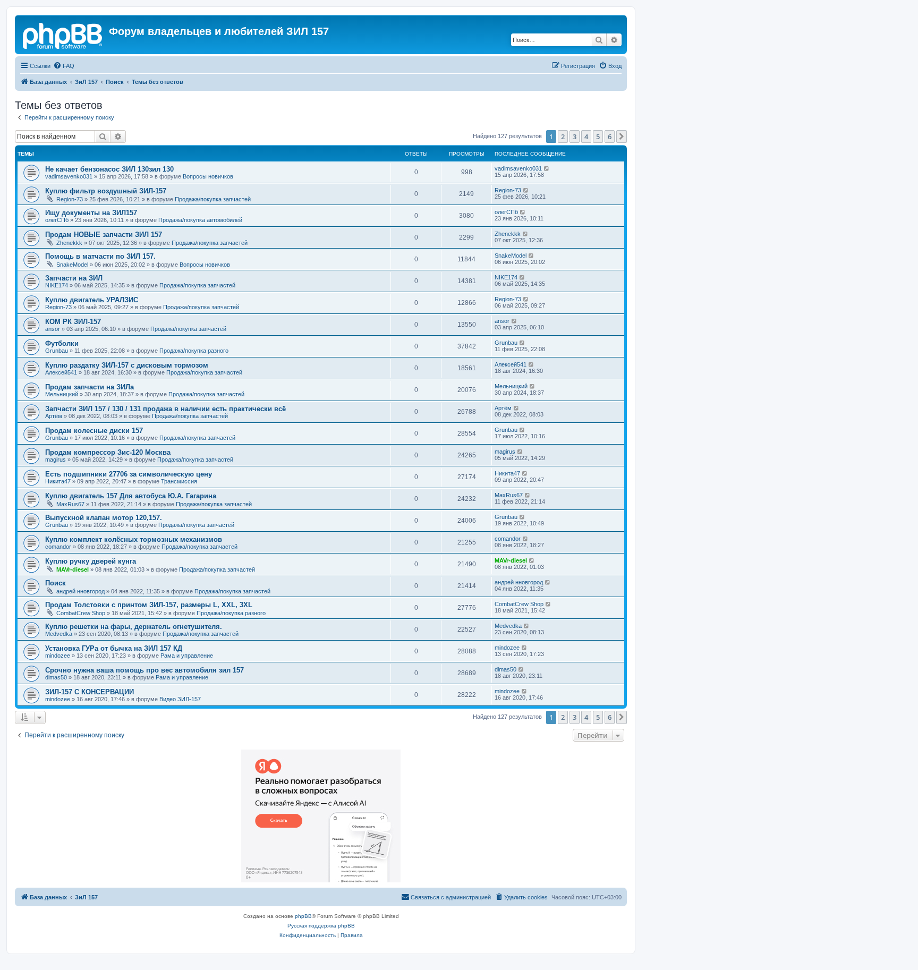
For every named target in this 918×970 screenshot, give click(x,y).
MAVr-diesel (72, 569)
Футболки (62, 343)
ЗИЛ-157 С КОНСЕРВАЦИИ (89, 692)
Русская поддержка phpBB (321, 926)
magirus (55, 459)
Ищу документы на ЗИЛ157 (91, 213)
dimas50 (56, 677)
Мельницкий (61, 394)
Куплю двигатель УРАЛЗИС (91, 300)
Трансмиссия (179, 481)
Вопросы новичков (208, 176)
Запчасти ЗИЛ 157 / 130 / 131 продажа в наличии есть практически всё (165, 409)
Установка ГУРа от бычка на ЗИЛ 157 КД (113, 648)
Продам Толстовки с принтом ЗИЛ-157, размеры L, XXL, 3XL (148, 605)
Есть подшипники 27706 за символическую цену (128, 474)
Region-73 (69, 199)
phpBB (303, 916)
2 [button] (563, 136)
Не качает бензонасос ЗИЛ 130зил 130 (109, 169)
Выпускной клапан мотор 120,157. (103, 518)
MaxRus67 (70, 504)
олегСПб (57, 220)
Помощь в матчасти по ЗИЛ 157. (100, 256)
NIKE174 (56, 285)
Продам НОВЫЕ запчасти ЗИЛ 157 (103, 235)
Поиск (55, 583)
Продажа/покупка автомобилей (200, 220)
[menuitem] (63, 65)
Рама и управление (186, 655)
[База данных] (63, 35)
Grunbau (56, 350)
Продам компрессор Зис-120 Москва (108, 452)
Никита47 (58, 481)
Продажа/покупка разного (193, 350)
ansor (52, 329)
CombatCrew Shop (80, 613)
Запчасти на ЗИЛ (74, 278)
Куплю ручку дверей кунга (90, 561)
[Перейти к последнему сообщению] (546, 168)
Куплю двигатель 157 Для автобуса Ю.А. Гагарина (130, 496)
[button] (621, 136)
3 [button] (574, 136)
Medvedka (58, 634)
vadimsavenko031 (68, 176)
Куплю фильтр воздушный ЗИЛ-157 (105, 191)
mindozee (57, 655)
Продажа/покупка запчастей (213, 199)
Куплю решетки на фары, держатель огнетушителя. (133, 627)
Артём (53, 416)
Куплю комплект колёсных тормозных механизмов (133, 539)
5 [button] (598, 136)
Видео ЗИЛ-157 (180, 699)
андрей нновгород (80, 591)
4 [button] (586, 136)
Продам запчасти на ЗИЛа (89, 387)
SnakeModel (72, 264)
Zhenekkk (69, 243)
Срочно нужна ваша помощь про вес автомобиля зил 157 (144, 670)
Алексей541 (61, 372)
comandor (58, 546)
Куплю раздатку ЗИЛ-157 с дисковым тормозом (126, 365)
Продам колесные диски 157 (94, 431)
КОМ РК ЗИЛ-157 (73, 322)
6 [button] (609, 136)
